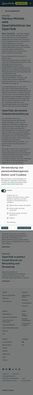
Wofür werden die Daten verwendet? (17, 209)
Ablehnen (5, 228)
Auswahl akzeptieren (24, 228)
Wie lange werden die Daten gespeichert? (18, 214)
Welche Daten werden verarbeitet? (20, 205)
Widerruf (12, 218)
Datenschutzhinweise (12, 184)
